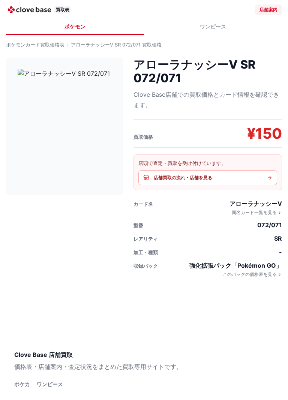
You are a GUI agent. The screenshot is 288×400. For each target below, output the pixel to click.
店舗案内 (269, 9)
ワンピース (213, 26)
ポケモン (75, 26)
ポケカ (22, 384)
